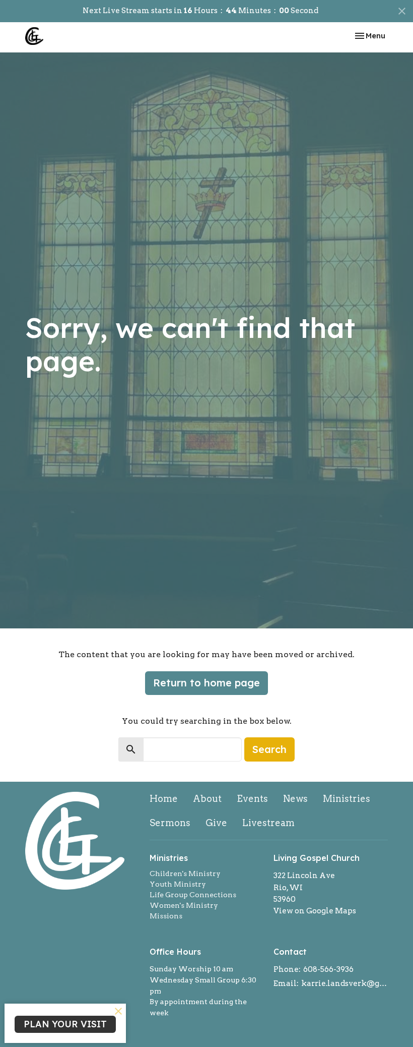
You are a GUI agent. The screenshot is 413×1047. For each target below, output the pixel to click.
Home (164, 798)
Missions (166, 916)
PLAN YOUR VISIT (65, 1024)
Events (252, 798)
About (207, 798)
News (295, 798)
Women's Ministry (184, 905)
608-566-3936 (328, 969)
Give (216, 823)
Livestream (268, 823)
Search (269, 749)
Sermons (170, 823)
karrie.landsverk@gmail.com (344, 983)
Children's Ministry (185, 873)
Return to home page (206, 682)
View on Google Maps (314, 910)
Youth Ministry (178, 884)
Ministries (346, 798)
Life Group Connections (193, 895)
